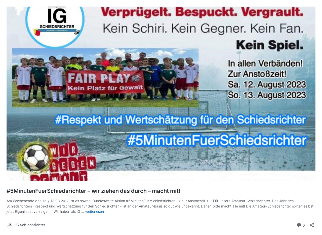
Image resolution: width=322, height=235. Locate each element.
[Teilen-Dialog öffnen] (311, 223)
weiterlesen (94, 211)
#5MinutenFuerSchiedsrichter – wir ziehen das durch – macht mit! (93, 191)
